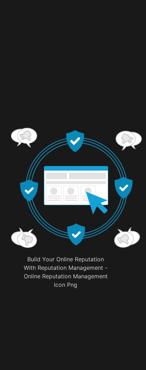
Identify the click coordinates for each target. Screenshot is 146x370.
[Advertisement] (76, 76)
